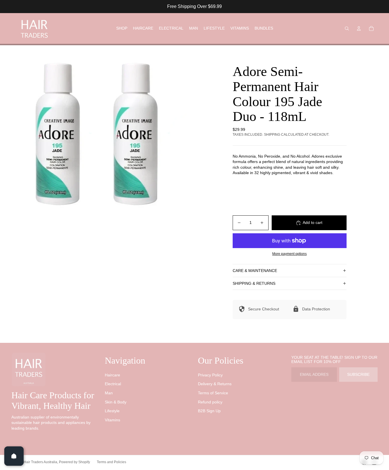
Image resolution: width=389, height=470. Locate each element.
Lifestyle (112, 411)
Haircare (112, 375)
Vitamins (112, 420)
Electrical (113, 384)
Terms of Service (213, 393)
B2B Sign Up (209, 411)
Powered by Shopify (74, 462)
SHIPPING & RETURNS (254, 283)
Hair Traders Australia (40, 462)
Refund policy (210, 402)
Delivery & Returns (215, 384)
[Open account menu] (359, 28)
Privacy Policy (210, 375)
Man (109, 393)
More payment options (289, 253)
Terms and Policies (111, 462)
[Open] (14, 456)
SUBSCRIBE (358, 374)
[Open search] (347, 28)
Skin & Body (115, 402)
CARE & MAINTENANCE (255, 270)
